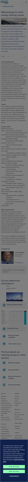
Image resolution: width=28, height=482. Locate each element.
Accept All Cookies (14, 466)
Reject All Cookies (14, 471)
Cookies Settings (14, 476)
